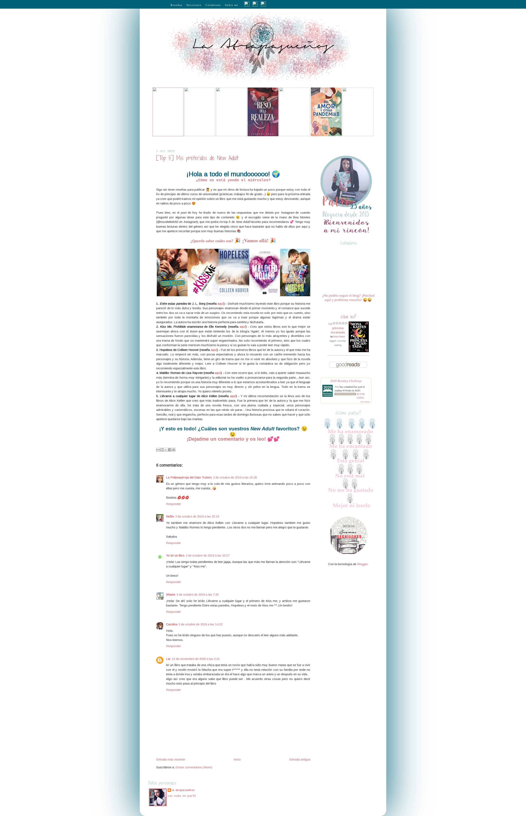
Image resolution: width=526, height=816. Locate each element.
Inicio (237, 759)
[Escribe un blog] (162, 450)
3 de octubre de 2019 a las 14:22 (200, 624)
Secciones (194, 5)
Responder (173, 504)
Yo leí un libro (175, 555)
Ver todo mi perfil (182, 796)
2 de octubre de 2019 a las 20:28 (235, 477)
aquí (221, 303)
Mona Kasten (339, 336)
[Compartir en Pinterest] (174, 450)
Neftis (170, 516)
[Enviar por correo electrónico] (158, 450)
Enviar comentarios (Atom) (193, 767)
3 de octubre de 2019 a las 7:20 (197, 594)
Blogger (362, 564)
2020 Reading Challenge (346, 380)
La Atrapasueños (183, 790)
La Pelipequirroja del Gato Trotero (189, 477)
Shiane (170, 594)
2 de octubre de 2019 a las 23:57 (208, 555)
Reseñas (176, 5)
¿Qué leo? (348, 316)
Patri (337, 386)
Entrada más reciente (170, 759)
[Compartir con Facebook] (170, 450)
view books (365, 401)
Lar (168, 658)
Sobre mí (231, 5)
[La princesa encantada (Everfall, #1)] (359, 351)
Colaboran (213, 5)
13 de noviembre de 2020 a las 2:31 (196, 658)
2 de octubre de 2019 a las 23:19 (197, 516)
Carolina (171, 624)
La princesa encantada (336, 328)
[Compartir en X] (166, 450)
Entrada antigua (299, 759)
